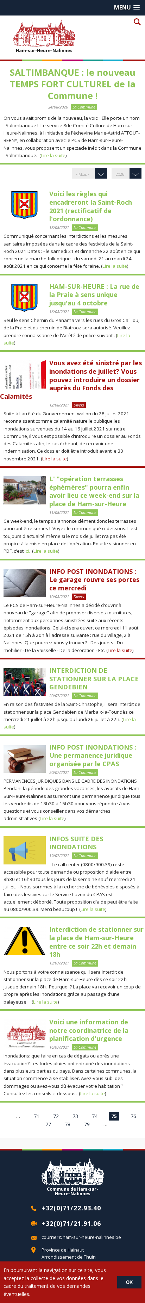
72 (56, 1116)
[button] (127, 7)
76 (133, 1116)
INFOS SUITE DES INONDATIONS (76, 842)
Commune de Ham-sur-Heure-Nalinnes (72, 1191)
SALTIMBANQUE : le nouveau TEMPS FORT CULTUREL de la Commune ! (72, 83)
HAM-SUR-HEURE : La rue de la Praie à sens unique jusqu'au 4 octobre (94, 294)
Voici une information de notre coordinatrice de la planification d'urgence (88, 1030)
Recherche (137, 21)
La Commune (83, 107)
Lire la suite (53, 155)
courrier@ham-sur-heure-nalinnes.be (81, 1237)
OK (129, 1282)
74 (94, 1116)
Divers (79, 405)
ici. (27, 551)
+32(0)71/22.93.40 (71, 1208)
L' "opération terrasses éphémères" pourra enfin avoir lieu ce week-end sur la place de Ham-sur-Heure (94, 491)
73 (75, 1116)
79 (87, 1124)
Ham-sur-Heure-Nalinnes (44, 50)
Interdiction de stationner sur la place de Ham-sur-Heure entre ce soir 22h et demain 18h (96, 941)
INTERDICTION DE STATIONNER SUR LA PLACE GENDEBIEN (94, 678)
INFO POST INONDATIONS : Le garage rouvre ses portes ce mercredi (94, 579)
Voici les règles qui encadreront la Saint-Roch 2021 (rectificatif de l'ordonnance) (90, 206)
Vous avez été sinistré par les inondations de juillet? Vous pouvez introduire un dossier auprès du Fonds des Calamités (71, 380)
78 (67, 1124)
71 (36, 1116)
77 (48, 1124)
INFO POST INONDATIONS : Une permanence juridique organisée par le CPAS (92, 755)
